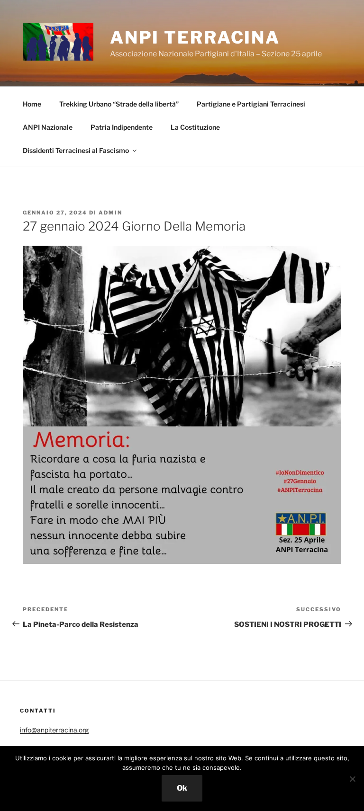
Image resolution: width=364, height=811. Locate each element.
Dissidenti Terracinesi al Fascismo (76, 150)
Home (32, 104)
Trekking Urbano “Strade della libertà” (119, 104)
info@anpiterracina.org (54, 730)
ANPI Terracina (195, 37)
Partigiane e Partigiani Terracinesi (251, 104)
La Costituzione (195, 127)
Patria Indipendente (122, 127)
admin (110, 212)
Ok (182, 788)
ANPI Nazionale (48, 127)
